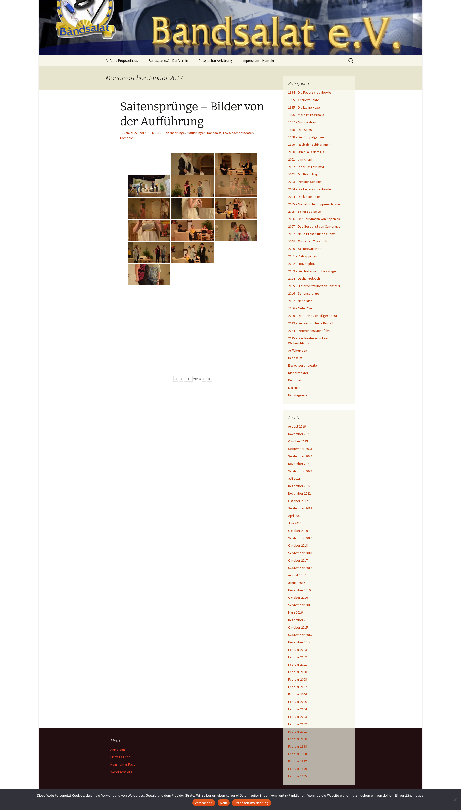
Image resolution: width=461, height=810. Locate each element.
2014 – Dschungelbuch (304, 278)
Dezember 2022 (299, 486)
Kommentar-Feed (123, 764)
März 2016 (295, 612)
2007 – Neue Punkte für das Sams (312, 234)
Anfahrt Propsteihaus (122, 60)
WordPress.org (121, 772)
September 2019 (300, 538)
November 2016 (299, 590)
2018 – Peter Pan (300, 308)
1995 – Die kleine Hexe (304, 107)
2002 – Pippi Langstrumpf (306, 167)
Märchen (294, 388)
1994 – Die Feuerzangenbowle (309, 92)
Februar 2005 (297, 702)
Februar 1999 (297, 746)
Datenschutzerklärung (215, 60)
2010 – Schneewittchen (304, 249)
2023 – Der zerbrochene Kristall (310, 323)
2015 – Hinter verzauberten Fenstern (314, 286)
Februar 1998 (297, 754)
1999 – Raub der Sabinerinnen (309, 144)
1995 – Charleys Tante (303, 100)
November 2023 (299, 463)
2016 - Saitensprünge (170, 133)
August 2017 (297, 575)
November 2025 (299, 434)
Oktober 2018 (298, 545)
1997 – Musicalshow (302, 122)
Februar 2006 (297, 694)
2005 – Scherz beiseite (304, 211)
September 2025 (300, 449)
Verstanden (204, 803)
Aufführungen (196, 133)
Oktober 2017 (298, 560)
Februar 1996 (297, 769)
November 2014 (299, 642)
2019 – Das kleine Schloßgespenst (312, 316)
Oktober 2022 (298, 501)
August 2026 (297, 426)
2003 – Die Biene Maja (303, 174)
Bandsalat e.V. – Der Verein (168, 60)
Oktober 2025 (298, 441)
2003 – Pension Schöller (305, 182)
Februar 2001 (297, 731)
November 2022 (299, 493)
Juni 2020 (294, 523)
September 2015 (300, 635)
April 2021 (295, 516)
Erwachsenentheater (238, 133)
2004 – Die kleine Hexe (304, 196)
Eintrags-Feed (120, 757)
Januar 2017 (296, 582)
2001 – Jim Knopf (300, 159)
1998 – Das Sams (300, 129)
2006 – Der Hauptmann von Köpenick (314, 219)
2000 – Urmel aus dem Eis (306, 152)
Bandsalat (214, 133)
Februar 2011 (297, 664)
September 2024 (300, 456)
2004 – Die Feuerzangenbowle (309, 189)
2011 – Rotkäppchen (302, 256)
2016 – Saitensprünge (303, 293)
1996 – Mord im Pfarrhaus (306, 115)
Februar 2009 (297, 679)
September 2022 (300, 508)
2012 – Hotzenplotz (302, 263)
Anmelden (117, 749)
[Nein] (455, 799)
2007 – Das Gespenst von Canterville (314, 226)
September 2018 (300, 553)
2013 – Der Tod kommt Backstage (312, 271)
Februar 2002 (297, 724)
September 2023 (300, 471)
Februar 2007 (297, 687)
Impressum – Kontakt (258, 60)
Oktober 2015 (298, 627)
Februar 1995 (297, 776)
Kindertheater (298, 373)
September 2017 (300, 568)
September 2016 (300, 605)
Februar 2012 (297, 657)
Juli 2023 (294, 478)
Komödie (126, 138)
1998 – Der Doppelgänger (306, 137)
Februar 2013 (297, 649)
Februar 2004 (297, 709)
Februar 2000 (297, 739)
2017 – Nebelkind (300, 301)
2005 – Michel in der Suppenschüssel (314, 204)
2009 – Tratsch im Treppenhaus (310, 241)
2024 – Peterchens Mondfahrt (309, 330)
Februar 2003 (297, 716)
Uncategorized (298, 395)
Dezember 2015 (299, 620)
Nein (223, 803)
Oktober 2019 (298, 530)
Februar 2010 (297, 672)
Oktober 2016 (298, 597)
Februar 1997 (297, 761)
